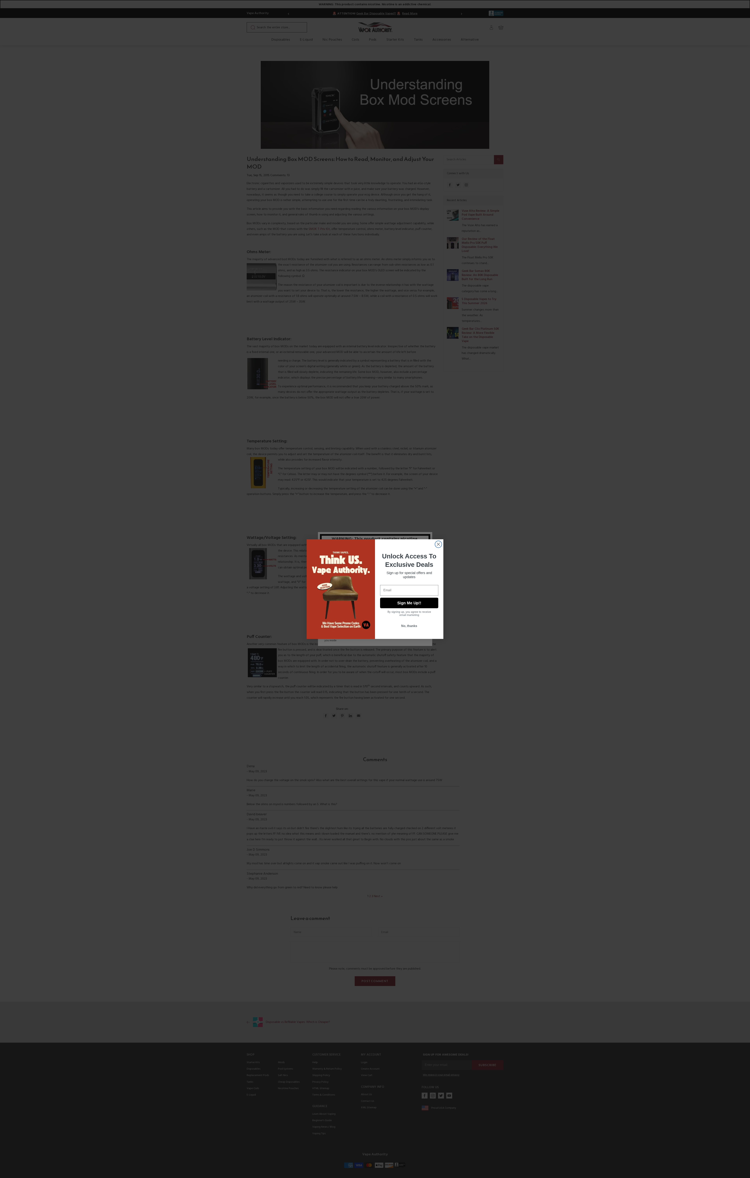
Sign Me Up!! (409, 603)
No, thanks (409, 626)
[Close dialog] (438, 544)
